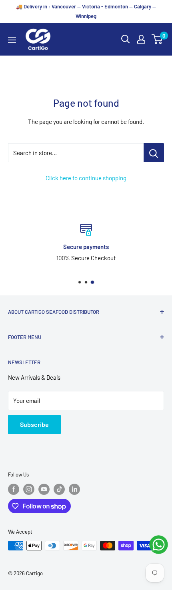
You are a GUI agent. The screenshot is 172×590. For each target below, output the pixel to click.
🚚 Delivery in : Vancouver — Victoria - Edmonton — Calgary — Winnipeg (86, 11)
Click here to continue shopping (86, 177)
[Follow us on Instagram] (28, 489)
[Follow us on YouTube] (44, 489)
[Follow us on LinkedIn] (74, 489)
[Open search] (125, 39)
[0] (157, 39)
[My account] (141, 39)
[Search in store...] (154, 152)
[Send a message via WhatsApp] (158, 544)
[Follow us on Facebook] (13, 489)
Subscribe (34, 424)
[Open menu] (12, 40)
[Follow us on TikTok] (59, 489)
